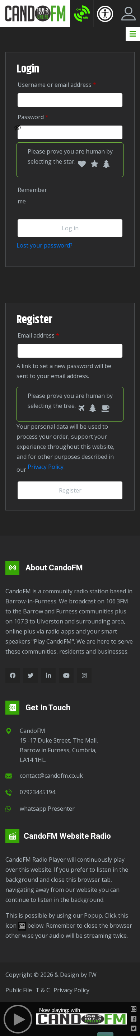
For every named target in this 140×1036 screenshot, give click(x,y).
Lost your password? (45, 245)
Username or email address (67, 84)
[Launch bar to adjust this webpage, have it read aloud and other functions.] (105, 13)
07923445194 (37, 792)
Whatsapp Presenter (47, 809)
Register (70, 490)
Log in (70, 228)
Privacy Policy (71, 990)
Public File (18, 990)
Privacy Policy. (46, 467)
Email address (49, 335)
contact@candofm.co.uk (51, 776)
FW (92, 975)
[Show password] (66, 132)
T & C (43, 990)
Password (43, 117)
